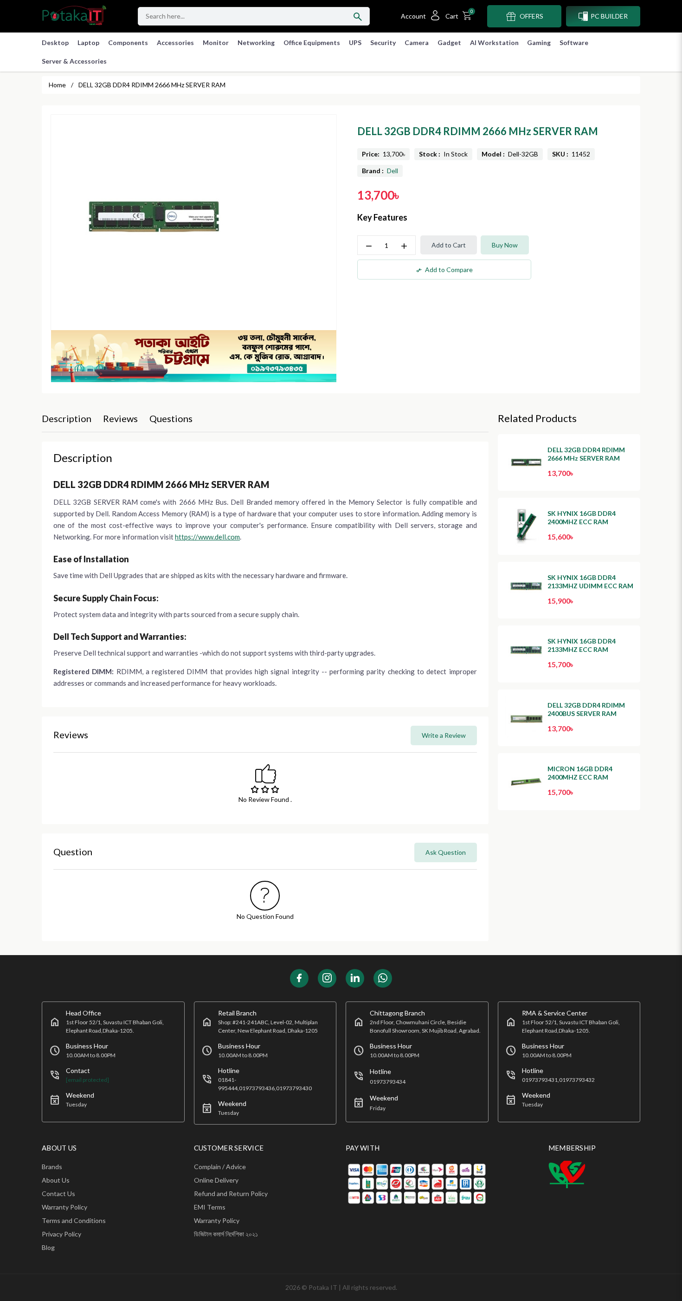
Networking (256, 42)
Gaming (539, 42)
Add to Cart (448, 245)
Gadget (449, 42)
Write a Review (444, 735)
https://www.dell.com (207, 537)
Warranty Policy (64, 1207)
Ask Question (445, 852)
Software (574, 42)
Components (128, 42)
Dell (392, 171)
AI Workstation (494, 42)
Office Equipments (311, 42)
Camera (417, 42)
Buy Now (505, 245)
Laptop (88, 42)
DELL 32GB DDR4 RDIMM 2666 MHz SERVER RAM (586, 454)
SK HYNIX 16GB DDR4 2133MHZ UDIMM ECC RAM (590, 581)
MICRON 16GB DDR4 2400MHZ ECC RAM (579, 773)
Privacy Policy (61, 1234)
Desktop (55, 42)
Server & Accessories (74, 61)
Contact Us (58, 1193)
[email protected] (87, 1079)
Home (57, 85)
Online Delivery (216, 1180)
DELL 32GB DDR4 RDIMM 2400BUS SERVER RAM (586, 709)
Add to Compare (444, 270)
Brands (52, 1167)
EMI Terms (209, 1207)
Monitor (216, 42)
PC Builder (609, 16)
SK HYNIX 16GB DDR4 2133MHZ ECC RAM (581, 645)
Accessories (175, 42)
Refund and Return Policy (231, 1193)
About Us (56, 1180)
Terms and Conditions (74, 1220)
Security (383, 42)
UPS (355, 42)
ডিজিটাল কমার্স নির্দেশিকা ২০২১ (226, 1234)
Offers (531, 16)
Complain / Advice (220, 1167)
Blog (48, 1247)
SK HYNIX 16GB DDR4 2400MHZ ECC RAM (581, 517)
